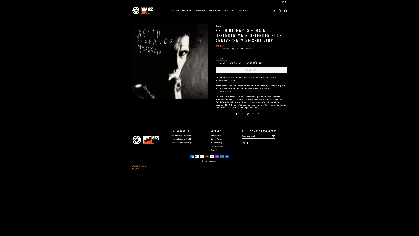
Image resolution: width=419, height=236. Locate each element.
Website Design (139, 166)
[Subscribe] (273, 136)
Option (219, 59)
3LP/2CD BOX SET (254, 63)
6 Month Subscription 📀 (181, 139)
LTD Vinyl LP (235, 63)
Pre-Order (199, 10)
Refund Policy (216, 139)
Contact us (244, 10)
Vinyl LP (221, 63)
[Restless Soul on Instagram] (243, 143)
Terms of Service (218, 146)
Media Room (215, 10)
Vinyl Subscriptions (180, 10)
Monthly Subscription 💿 (181, 135)
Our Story (229, 10)
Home (218, 26)
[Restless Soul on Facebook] (247, 143)
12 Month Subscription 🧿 (181, 143)
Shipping (230, 48)
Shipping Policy (217, 135)
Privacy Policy (216, 143)
